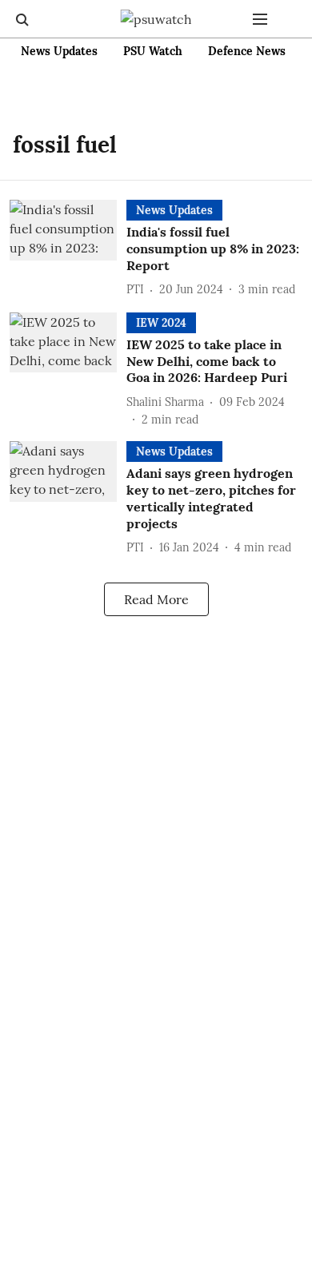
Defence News (247, 51)
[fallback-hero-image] (68, 249)
